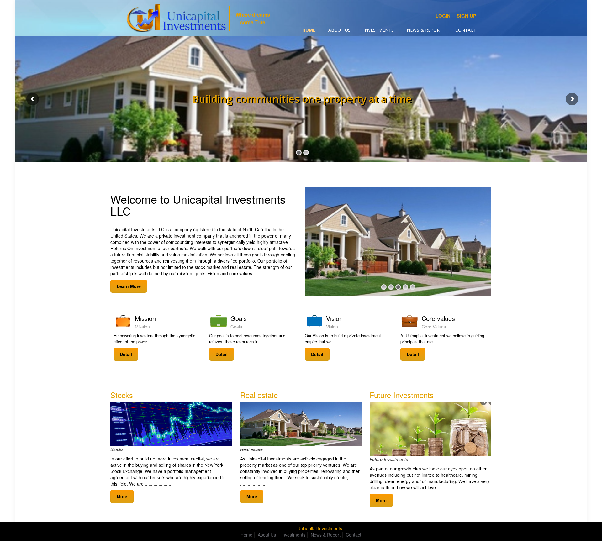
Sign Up (466, 15)
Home (246, 535)
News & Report (326, 535)
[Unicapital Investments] (176, 18)
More (122, 496)
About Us (267, 535)
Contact (353, 535)
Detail (126, 354)
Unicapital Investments (319, 528)
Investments (293, 535)
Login (443, 15)
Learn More (129, 286)
